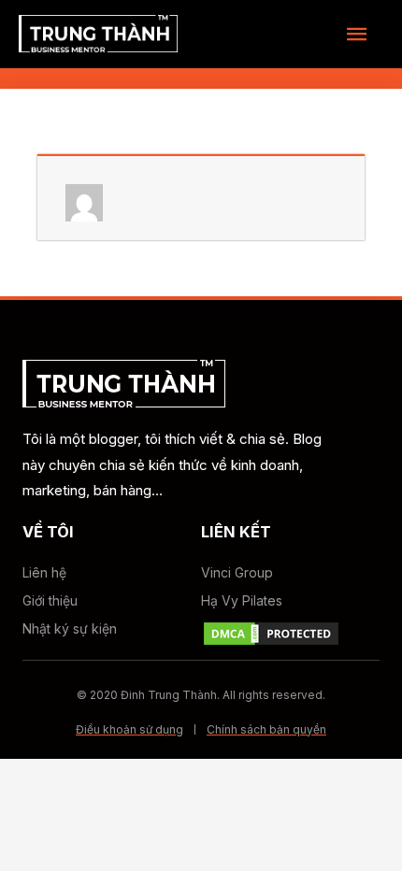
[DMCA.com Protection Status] (271, 631)
